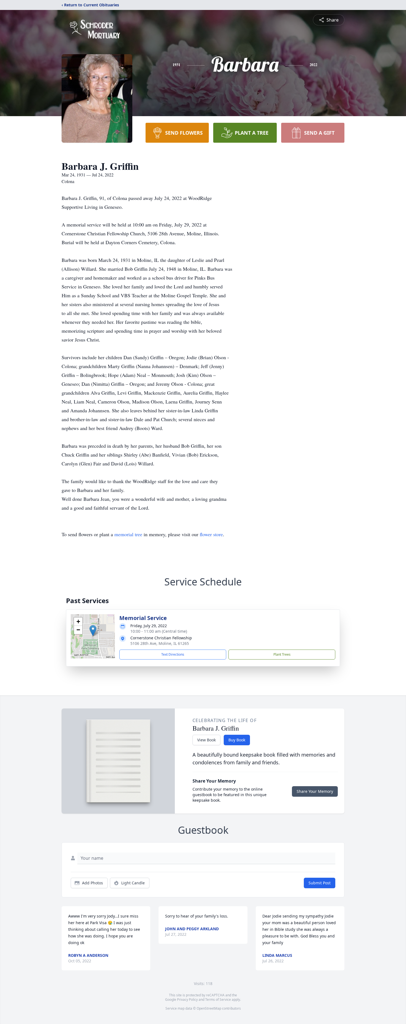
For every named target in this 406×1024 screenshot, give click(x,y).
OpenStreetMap (209, 1008)
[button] (92, 630)
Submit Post (320, 882)
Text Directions (172, 654)
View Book (206, 739)
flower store (211, 534)
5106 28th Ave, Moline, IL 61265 (159, 643)
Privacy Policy (187, 999)
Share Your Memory (315, 791)
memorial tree (128, 534)
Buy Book (236, 739)
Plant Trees (282, 654)
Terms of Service (218, 999)
